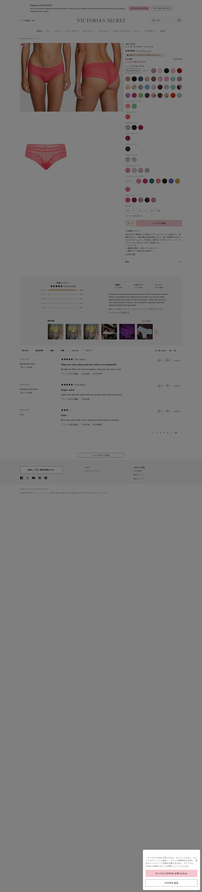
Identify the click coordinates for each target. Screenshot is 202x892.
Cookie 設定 (172, 883)
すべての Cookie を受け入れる (171, 873)
